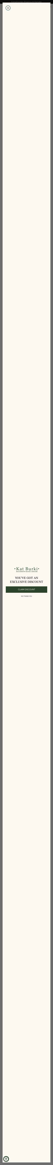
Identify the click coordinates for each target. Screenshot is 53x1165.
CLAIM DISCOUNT (26, 589)
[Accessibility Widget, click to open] (6, 1159)
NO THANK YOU (26, 596)
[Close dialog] (8, 8)
